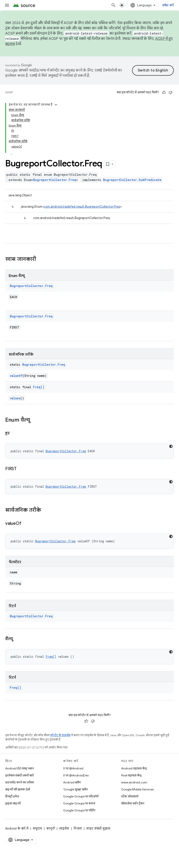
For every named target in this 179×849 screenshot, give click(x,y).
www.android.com (134, 782)
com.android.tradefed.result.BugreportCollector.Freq (82, 207)
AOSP (9, 92)
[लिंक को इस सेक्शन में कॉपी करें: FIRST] (21, 469)
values (15, 398)
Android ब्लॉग (72, 782)
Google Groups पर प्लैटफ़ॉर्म (80, 796)
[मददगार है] (164, 92)
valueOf (16, 376)
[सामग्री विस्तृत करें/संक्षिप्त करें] (56, 104)
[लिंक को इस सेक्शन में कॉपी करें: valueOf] (25, 523)
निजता (78, 828)
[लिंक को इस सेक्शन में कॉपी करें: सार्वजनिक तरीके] (45, 510)
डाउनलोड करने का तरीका (19, 782)
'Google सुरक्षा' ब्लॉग (75, 789)
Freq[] (38, 387)
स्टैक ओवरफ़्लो (129, 796)
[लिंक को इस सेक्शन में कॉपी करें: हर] (14, 433)
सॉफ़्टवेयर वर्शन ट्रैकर (132, 803)
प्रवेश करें (168, 5)
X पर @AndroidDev (76, 775)
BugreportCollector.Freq (54, 180)
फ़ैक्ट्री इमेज (12, 796)
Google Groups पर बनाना (79, 803)
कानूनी (50, 828)
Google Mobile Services (137, 789)
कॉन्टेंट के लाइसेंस (60, 735)
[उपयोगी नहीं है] (170, 92)
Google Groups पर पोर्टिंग (79, 810)
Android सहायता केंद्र (134, 768)
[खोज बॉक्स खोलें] (113, 5)
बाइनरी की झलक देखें (17, 789)
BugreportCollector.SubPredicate (132, 180)
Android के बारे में (16, 828)
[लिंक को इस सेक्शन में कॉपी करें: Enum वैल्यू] (34, 420)
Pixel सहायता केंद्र (131, 775)
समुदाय (37, 828)
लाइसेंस (64, 828)
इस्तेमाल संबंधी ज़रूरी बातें (19, 775)
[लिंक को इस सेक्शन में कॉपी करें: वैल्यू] (17, 639)
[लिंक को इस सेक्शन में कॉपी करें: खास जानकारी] (40, 259)
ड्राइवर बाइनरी (13, 803)
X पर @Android (73, 768)
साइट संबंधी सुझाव (98, 828)
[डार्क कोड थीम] (171, 446)
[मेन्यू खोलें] (7, 5)
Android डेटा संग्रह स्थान (19, 768)
